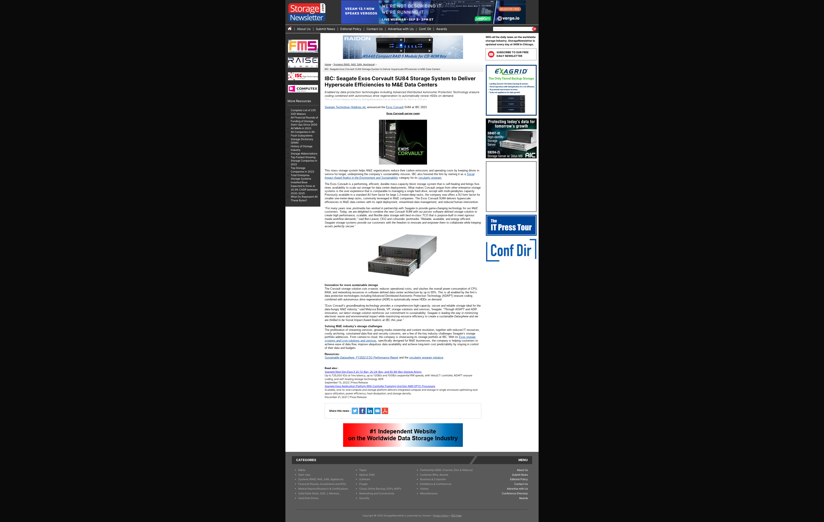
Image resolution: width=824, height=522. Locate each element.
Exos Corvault (395, 107)
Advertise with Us (401, 29)
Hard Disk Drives (308, 498)
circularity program (429, 177)
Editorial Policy (350, 29)
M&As (301, 470)
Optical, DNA (367, 474)
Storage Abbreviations (304, 153)
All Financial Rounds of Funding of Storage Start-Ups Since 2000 (304, 121)
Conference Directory (515, 493)
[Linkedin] (370, 411)
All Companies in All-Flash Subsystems (303, 133)
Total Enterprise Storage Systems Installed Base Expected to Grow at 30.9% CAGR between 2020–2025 (304, 184)
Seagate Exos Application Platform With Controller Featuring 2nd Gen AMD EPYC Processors (380, 386)
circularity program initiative (426, 357)
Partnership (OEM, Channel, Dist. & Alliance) (446, 470)
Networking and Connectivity (376, 493)
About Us (304, 29)
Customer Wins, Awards (434, 474)
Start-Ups (304, 474)
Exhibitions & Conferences (435, 484)
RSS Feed (456, 515)
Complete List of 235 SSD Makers (303, 112)
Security (364, 498)
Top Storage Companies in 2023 (302, 169)
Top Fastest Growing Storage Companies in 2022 (304, 161)
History (424, 488)
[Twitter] (355, 411)
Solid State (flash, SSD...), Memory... (319, 493)
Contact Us (375, 29)
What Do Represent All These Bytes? (304, 198)
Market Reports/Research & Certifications (323, 488)
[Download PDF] (385, 411)
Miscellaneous (429, 493)
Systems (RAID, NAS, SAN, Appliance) (354, 64)
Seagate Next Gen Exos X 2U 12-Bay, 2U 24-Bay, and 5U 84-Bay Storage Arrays (373, 371)
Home (328, 64)
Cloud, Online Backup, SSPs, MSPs (380, 488)
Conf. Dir (425, 29)
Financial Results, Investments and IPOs (322, 484)
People (363, 484)
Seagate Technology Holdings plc (345, 107)
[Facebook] (362, 411)
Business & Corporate (433, 479)
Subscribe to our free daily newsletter (513, 54)
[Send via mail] (377, 411)
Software (364, 479)
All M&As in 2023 (301, 128)
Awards (441, 29)
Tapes (363, 470)
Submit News (325, 29)
